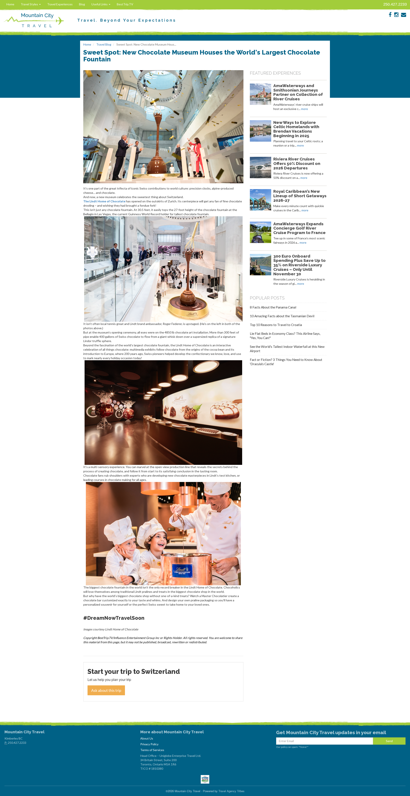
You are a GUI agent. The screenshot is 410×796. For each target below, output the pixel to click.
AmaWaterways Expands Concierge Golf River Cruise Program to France (299, 228)
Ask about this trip (106, 690)
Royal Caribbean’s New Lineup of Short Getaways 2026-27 (300, 196)
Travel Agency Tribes (231, 791)
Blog (82, 4)
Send (389, 741)
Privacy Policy (149, 744)
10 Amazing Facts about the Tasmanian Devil (282, 316)
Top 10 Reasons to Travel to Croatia (276, 325)
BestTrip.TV (125, 4)
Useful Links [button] (99, 4)
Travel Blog (103, 44)
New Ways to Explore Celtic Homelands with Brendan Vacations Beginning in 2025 (296, 129)
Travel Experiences (60, 4)
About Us (146, 738)
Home (10, 4)
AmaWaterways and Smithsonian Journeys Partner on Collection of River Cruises (298, 92)
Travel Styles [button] (30, 4)
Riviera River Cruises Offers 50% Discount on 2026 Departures (296, 163)
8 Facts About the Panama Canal (273, 307)
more (304, 109)
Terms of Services (152, 750)
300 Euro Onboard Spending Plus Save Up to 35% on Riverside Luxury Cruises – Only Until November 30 (299, 265)
